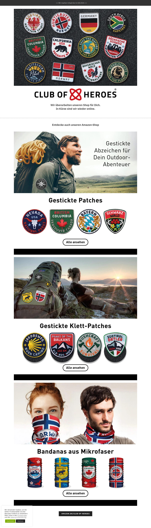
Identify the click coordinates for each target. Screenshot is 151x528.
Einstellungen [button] (22, 515)
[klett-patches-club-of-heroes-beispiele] (75, 47)
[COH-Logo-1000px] (75, 94)
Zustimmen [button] (10, 521)
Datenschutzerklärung (18, 517)
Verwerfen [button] (91, 3)
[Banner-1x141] (75, 318)
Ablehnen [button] (20, 521)
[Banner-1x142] (75, 444)
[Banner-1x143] (75, 193)
